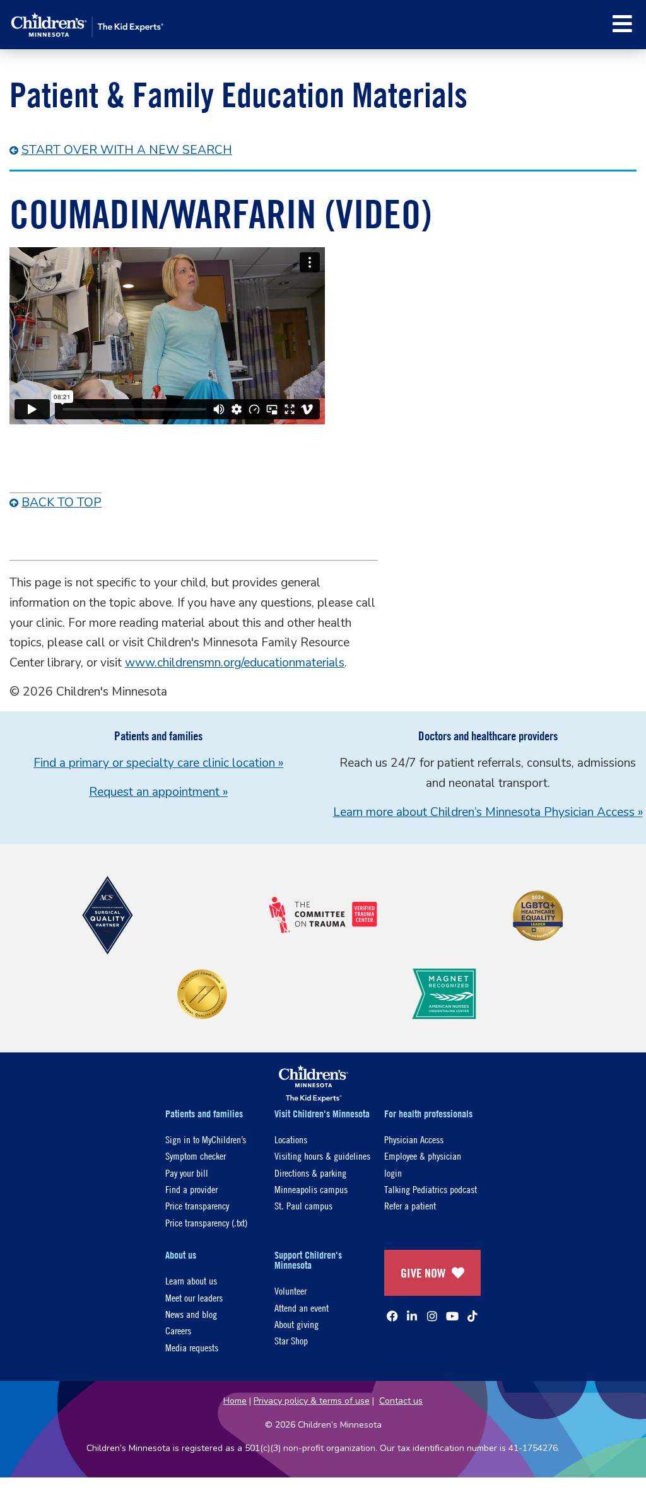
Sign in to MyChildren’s (205, 1139)
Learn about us (191, 1280)
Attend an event (301, 1308)
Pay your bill (186, 1173)
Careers (178, 1330)
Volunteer (290, 1290)
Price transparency (197, 1205)
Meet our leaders (194, 1297)
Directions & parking (310, 1173)
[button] (622, 24)
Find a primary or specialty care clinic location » (158, 763)
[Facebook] (392, 1316)
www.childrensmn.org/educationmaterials (234, 663)
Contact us (401, 1401)
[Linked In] (412, 1316)
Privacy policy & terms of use (312, 1401)
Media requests (191, 1347)
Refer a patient (410, 1205)
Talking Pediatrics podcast (430, 1189)
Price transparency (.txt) (206, 1222)
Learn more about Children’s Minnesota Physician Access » (488, 812)
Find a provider (191, 1189)
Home (235, 1401)
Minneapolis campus (311, 1189)
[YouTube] (452, 1316)
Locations (290, 1139)
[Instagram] (432, 1316)
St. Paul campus (303, 1205)
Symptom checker (195, 1156)
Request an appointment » (158, 792)
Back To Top (61, 502)
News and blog (191, 1314)
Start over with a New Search (126, 150)
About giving (296, 1324)
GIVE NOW (423, 1273)
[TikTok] (472, 1316)
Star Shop (291, 1340)
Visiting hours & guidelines (322, 1156)
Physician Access (413, 1139)
